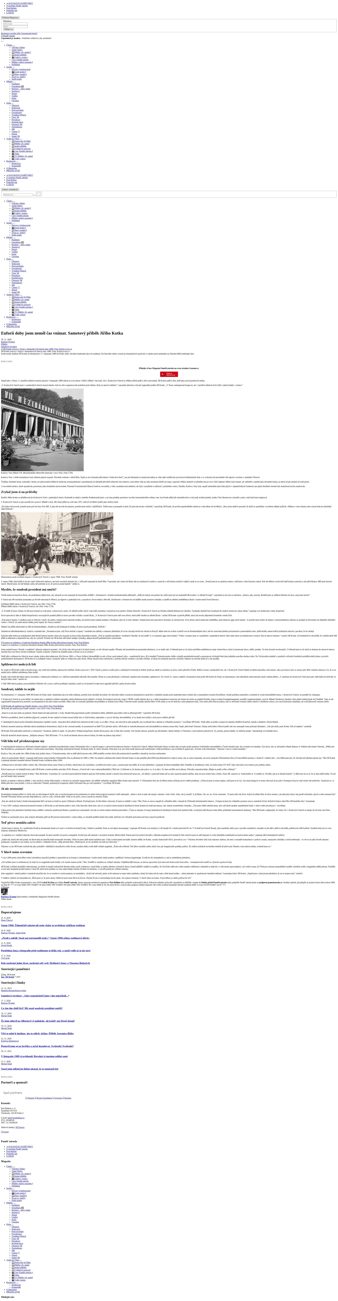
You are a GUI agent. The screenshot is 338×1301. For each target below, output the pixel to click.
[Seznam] (66, 1098)
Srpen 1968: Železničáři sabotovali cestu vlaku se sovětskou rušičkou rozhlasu (43, 925)
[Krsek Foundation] (43, 1098)
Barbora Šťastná (8, 342)
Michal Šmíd (6, 1016)
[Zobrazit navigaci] (2, 41)
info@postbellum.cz (16, 1118)
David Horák (6, 945)
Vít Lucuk (5, 958)
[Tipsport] (29, 1098)
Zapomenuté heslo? (29, 33)
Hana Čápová (7, 920)
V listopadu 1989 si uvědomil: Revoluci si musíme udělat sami (34, 1056)
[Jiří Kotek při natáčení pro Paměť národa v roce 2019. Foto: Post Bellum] (32, 706)
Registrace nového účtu (11, 33)
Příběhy (4, 344)
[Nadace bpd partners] (13, 1098)
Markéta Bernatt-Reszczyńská (13, 990)
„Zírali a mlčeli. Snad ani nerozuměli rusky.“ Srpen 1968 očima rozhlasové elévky (45, 938)
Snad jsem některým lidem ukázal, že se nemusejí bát (29, 1068)
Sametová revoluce (9, 346)
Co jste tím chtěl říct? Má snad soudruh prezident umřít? (32, 1008)
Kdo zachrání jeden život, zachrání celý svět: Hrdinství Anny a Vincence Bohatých (45, 963)
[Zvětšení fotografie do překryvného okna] (36, 349)
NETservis (20, 1127)
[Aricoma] (57, 1098)
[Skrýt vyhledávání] (38, 194)
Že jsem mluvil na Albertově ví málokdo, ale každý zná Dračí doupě (37, 1021)
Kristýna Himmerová (10, 1041)
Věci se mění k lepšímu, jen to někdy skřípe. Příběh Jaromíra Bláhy (37, 1033)
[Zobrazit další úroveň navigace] (14, 45)
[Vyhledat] (34, 195)
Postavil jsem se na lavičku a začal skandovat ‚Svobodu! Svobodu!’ (37, 1046)
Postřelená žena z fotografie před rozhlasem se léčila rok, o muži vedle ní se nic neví (45, 950)
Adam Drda (20, 933)
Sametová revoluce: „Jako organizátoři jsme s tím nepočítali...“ (35, 995)
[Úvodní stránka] (8, 36)
